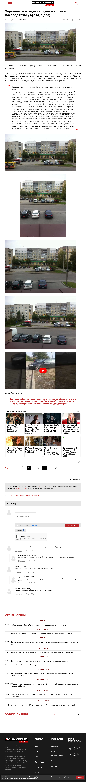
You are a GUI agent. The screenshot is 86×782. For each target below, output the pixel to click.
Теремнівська (36, 495)
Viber (25, 488)
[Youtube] (70, 755)
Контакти (54, 746)
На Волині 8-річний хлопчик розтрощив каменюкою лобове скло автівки (41, 633)
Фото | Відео (39, 762)
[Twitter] (79, 750)
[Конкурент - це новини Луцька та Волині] (16, 742)
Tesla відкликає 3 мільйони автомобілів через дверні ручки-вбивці (38, 625)
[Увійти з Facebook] (23, 530)
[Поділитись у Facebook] (22, 468)
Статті (37, 751)
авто (12, 495)
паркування (20, 495)
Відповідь (18, 551)
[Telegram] (70, 749)
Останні (57, 715)
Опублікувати (72, 525)
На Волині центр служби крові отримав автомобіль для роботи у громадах (41, 652)
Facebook (42, 486)
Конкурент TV (40, 767)
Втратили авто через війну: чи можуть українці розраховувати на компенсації (42, 705)
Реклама (54, 761)
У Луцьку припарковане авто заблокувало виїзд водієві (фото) (38, 403)
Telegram (19, 488)
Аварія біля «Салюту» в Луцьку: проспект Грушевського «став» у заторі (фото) (42, 665)
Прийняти (80, 777)
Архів (37, 772)
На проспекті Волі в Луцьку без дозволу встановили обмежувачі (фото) (42, 399)
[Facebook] (74, 749)
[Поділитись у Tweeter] (38, 468)
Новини (37, 746)
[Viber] (79, 755)
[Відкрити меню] (14, 3)
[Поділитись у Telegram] (56, 468)
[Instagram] (74, 755)
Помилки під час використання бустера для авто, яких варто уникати (39, 661)
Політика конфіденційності (28, 778)
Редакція (54, 766)
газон (28, 495)
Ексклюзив (73, 715)
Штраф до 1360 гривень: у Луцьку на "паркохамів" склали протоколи (41, 401)
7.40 (36, 757)
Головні (65, 715)
